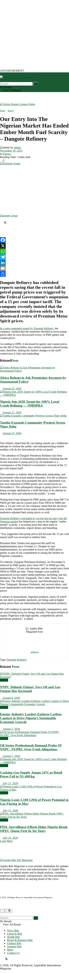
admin (17, 147)
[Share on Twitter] (4, 222)
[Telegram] (34, 257)
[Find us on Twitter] (5, 959)
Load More (6, 840)
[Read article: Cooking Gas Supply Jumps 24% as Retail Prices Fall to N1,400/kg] (34, 761)
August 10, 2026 (11, 433)
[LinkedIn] (34, 263)
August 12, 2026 (11, 412)
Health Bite (13, 936)
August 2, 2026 (11, 756)
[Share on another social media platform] (1, 234)
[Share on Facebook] (1, 222)
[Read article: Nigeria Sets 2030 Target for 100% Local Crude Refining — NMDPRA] (34, 393)
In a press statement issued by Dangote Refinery (26, 328)
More (10, 949)
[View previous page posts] (1, 436)
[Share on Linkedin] (1, 228)
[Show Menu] (1, 73)
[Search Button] (1, 80)
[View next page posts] (4, 436)
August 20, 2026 (11, 388)
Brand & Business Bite (20, 940)
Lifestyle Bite (14, 933)
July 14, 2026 (10, 837)
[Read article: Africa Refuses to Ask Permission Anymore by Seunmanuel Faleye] (34, 369)
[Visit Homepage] (16, 77)
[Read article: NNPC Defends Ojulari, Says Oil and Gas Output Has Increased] (34, 675)
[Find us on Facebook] (1, 959)
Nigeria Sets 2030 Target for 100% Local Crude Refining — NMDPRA (29, 403)
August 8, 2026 (11, 697)
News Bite (13, 930)
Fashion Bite (14, 943)
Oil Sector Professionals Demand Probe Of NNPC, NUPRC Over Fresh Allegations (30, 747)
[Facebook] (34, 240)
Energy (11, 110)
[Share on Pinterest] (7, 222)
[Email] (34, 268)
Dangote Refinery (17, 659)
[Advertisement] (34, 34)
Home (2, 110)
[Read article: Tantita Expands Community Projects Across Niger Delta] (34, 415)
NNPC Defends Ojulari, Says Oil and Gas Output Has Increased (30, 689)
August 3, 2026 (11, 728)
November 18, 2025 (11, 150)
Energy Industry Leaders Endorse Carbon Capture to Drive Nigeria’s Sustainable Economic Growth (31, 718)
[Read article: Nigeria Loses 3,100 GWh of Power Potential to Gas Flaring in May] (34, 788)
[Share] (34, 274)
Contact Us (13, 952)
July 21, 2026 (10, 783)
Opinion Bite (14, 946)
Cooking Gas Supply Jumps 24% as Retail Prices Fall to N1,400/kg (31, 774)
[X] (34, 245)
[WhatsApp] (34, 251)
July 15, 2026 (10, 810)
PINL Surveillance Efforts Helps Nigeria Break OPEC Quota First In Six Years (34, 829)
